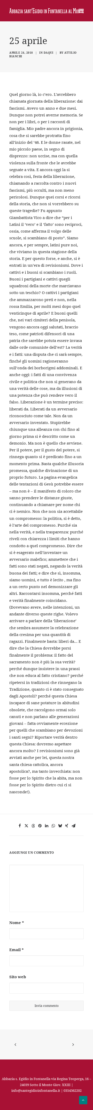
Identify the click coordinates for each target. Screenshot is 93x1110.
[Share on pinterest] (40, 826)
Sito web (17, 976)
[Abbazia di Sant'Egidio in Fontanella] (46, 10)
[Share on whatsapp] (53, 826)
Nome (16, 922)
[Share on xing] (67, 826)
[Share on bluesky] (60, 826)
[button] (81, 10)
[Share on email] (73, 826)
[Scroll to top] (83, 1099)
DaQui (48, 52)
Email (16, 949)
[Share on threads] (33, 826)
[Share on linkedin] (46, 826)
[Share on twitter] (26, 826)
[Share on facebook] (20, 826)
